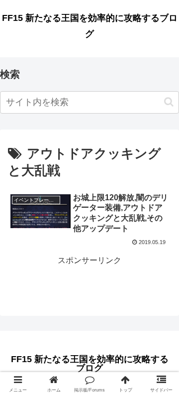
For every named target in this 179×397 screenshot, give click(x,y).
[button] (169, 102)
